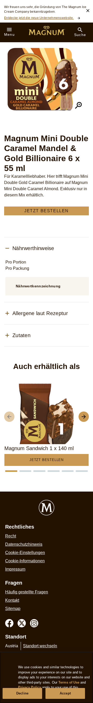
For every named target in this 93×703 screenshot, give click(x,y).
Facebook (9, 623)
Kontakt (12, 600)
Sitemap (12, 608)
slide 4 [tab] (54, 471)
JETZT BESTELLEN (46, 211)
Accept (65, 693)
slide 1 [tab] (11, 471)
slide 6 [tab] (82, 471)
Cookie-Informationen (25, 561)
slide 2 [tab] (25, 471)
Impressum (15, 569)
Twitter (22, 623)
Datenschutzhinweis (23, 544)
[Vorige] (9, 416)
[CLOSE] (88, 10)
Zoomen (78, 105)
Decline (22, 693)
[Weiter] (84, 416)
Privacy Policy (29, 687)
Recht (10, 536)
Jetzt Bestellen (46, 460)
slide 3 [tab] (39, 471)
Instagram (34, 623)
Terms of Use (68, 682)
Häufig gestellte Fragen (26, 592)
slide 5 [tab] (68, 471)
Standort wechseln (40, 646)
